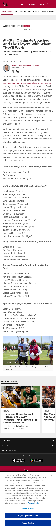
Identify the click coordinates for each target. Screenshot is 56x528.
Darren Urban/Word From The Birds (25, 65)
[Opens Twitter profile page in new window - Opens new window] (13, 71)
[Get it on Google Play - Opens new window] (36, 462)
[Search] (48, 4)
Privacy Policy (33, 503)
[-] (16, 25)
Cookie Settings (28, 508)
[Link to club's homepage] (5, 3)
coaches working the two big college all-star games (27, 83)
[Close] (52, 475)
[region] (28, 499)
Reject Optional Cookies (28, 516)
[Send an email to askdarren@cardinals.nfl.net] (17, 71)
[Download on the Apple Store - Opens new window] (18, 461)
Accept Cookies (28, 523)
